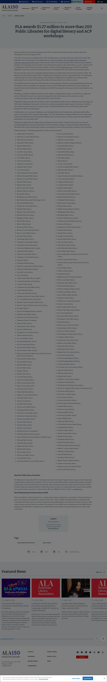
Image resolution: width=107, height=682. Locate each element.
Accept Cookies (88, 678)
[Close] (104, 678)
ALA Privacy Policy (43, 679)
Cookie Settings (76, 678)
